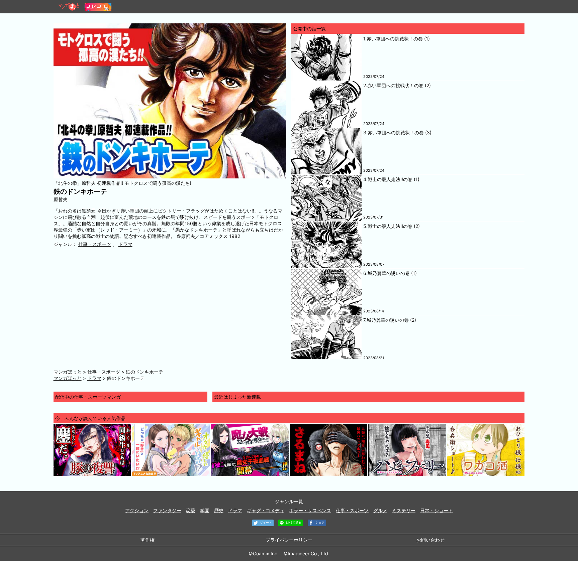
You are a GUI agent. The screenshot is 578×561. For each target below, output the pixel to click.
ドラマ (125, 244)
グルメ (380, 510)
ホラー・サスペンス (310, 510)
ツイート (265, 522)
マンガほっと (68, 372)
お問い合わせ (430, 540)
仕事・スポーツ (94, 244)
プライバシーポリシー (289, 540)
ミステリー (403, 510)
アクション (137, 510)
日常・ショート (436, 510)
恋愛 (190, 510)
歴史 (218, 510)
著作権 (147, 540)
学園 (204, 510)
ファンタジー (167, 510)
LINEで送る (293, 522)
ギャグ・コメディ (265, 510)
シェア (319, 522)
